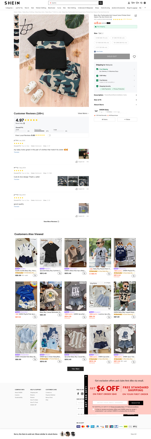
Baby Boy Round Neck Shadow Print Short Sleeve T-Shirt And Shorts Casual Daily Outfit (100, 269)
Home (15, 12)
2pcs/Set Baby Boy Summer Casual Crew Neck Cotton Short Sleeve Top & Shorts (51, 270)
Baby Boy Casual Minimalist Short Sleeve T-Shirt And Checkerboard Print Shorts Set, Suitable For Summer (51, 312)
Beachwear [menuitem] (51, 8)
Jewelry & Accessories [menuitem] (118, 8)
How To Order (34, 400)
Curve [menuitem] (59, 8)
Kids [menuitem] (64, 8)
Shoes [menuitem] (97, 8)
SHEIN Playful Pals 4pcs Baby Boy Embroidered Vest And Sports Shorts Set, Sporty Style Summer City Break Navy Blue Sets (125, 270)
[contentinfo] (107, 426)
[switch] (49, 135)
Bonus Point (49, 397)
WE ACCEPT (80, 423)
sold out (112, 56)
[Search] (101, 3)
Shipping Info (34, 392)
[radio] (101, 38)
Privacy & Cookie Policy (118, 406)
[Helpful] (76, 162)
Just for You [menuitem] (19, 8)
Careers (17, 395)
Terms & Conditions (132, 406)
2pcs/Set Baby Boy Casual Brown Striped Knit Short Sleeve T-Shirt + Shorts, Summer (75, 357)
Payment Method (50, 395)
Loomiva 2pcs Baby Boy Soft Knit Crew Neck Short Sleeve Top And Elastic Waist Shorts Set (100, 314)
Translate (16, 152)
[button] (141, 3)
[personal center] (129, 3)
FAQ (47, 400)
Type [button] (100, 33)
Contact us (49, 392)
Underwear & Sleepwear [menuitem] (85, 8)
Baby (19, 12)
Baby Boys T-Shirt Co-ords (53, 12)
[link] (133, 3)
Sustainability (18, 397)
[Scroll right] (145, 8)
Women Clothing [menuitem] (41, 8)
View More (75, 369)
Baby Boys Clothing (28, 12)
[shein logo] (12, 3)
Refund (32, 397)
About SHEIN (18, 392)
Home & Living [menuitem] (105, 8)
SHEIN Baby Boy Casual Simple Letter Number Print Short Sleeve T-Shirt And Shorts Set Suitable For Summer (125, 312)
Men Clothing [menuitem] (72, 8)
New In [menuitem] (27, 8)
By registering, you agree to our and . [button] (116, 406)
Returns (32, 395)
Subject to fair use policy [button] (107, 82)
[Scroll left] (142, 8)
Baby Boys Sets (39, 12)
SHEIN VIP (33, 405)
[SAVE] (134, 56)
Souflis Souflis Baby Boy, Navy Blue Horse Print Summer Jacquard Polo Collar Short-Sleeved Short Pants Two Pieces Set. (26, 270)
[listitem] (26, 257)
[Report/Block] (87, 162)
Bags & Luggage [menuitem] (132, 8)
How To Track (34, 402)
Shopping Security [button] (105, 86)
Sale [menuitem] (32, 8)
